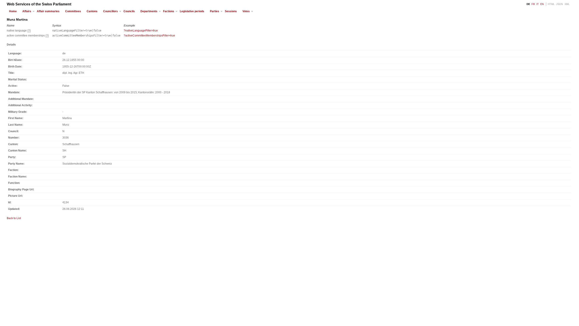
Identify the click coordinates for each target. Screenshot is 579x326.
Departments (148, 11)
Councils (129, 11)
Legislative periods (192, 11)
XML (567, 4)
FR (533, 4)
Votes (246, 11)
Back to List (14, 218)
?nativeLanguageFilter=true (141, 30)
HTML (551, 4)
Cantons (92, 11)
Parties (214, 11)
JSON (559, 4)
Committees (73, 11)
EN (542, 4)
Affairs (26, 11)
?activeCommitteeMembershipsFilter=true (149, 35)
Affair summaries (48, 11)
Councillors (110, 11)
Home (13, 11)
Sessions (231, 11)
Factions (168, 11)
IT (537, 4)
